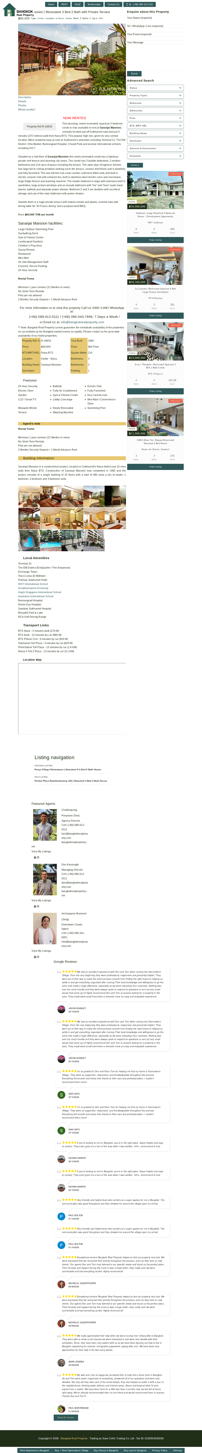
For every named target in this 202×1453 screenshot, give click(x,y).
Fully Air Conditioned (65, 390)
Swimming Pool (96, 408)
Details (22, 101)
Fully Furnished (96, 390)
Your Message (135, 42)
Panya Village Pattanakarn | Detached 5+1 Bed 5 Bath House (68, 768)
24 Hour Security (27, 386)
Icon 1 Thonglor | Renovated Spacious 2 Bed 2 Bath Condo (155, 366)
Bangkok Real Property (74, 1438)
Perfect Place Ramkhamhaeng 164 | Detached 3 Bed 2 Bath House (71, 779)
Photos (22, 105)
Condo (40, 18)
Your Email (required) (139, 34)
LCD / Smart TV (27, 399)
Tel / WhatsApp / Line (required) (145, 26)
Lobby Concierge (63, 399)
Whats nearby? (27, 109)
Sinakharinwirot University (33, 588)
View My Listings (41, 851)
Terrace (22, 412)
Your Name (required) (139, 18)
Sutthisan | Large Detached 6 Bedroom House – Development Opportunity (155, 215)
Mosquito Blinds (27, 408)
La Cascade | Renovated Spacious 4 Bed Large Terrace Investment (155, 290)
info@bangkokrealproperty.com (82, 322)
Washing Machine (63, 412)
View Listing (155, 240)
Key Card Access (97, 395)
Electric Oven (26, 390)
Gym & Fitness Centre (65, 395)
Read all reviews (66, 1417)
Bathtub (57, 386)
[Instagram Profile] (38, 857)
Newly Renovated (63, 408)
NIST (32, 148)
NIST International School (33, 584)
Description (24, 97)
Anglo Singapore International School (39, 592)
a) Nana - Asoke (64, 18)
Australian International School (35, 596)
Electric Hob (94, 386)
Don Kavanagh (70, 864)
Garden (22, 395)
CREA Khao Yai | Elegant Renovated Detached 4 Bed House (155, 442)
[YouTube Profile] (35, 857)
